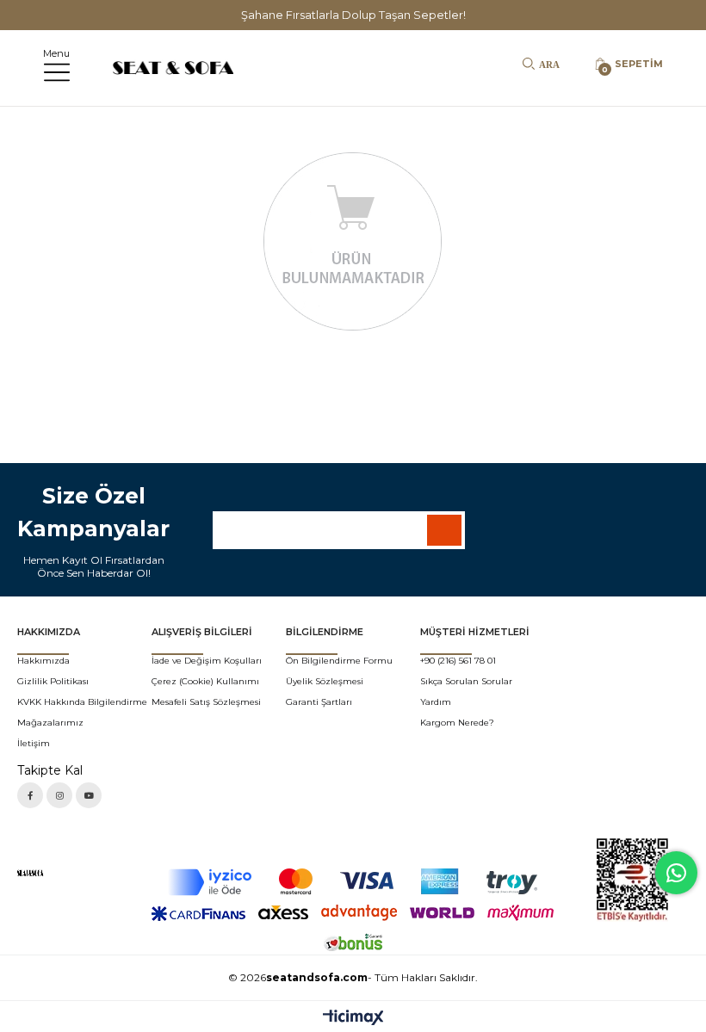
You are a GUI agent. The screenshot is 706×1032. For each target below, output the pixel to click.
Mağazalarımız (50, 722)
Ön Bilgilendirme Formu (339, 660)
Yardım (435, 702)
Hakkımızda (43, 660)
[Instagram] (59, 795)
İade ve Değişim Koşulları (207, 660)
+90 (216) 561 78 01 (458, 660)
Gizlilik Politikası (53, 681)
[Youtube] (89, 795)
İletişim (33, 743)
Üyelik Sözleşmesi (324, 681)
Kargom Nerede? (457, 722)
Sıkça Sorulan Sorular (466, 681)
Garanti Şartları (319, 702)
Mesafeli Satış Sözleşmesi (206, 702)
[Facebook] (30, 795)
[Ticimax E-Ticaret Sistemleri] (353, 1019)
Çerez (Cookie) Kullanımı (205, 681)
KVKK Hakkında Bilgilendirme (82, 702)
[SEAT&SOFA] (44, 872)
